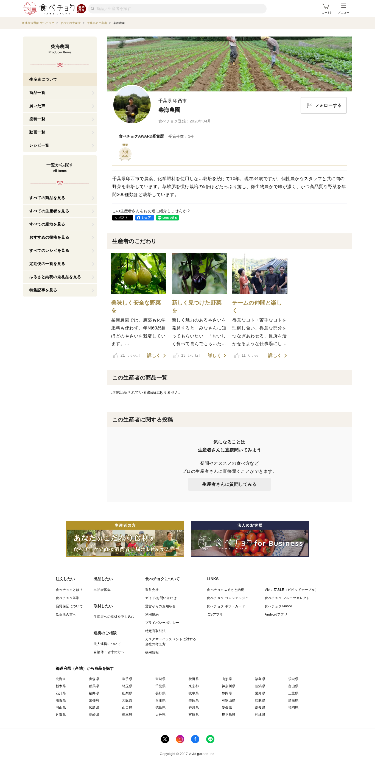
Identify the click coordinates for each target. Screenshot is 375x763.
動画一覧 (37, 132)
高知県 (260, 707)
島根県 (293, 700)
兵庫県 (160, 700)
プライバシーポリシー (162, 623)
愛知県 (260, 693)
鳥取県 (260, 700)
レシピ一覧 (39, 145)
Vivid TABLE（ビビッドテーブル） (291, 590)
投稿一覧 (37, 119)
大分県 (160, 715)
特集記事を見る (43, 290)
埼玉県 (127, 686)
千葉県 (160, 686)
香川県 (194, 707)
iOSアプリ (215, 614)
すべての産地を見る (47, 224)
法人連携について (107, 644)
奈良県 (194, 700)
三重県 (293, 693)
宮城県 (160, 679)
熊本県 (127, 715)
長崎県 (94, 715)
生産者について (43, 79)
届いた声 (37, 106)
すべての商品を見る (47, 197)
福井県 (94, 693)
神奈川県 (229, 686)
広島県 (94, 707)
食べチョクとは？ (69, 590)
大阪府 (127, 700)
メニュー (343, 12)
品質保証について (69, 606)
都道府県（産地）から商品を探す (85, 668)
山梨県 (127, 693)
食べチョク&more (278, 606)
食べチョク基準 (68, 598)
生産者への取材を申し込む (114, 617)
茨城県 (293, 679)
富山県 (293, 686)
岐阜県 (194, 693)
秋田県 (194, 679)
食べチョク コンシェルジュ (227, 598)
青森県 (94, 679)
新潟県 (260, 686)
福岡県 (293, 707)
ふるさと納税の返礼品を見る (55, 277)
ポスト (123, 217)
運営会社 (152, 590)
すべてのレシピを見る (49, 250)
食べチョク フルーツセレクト (287, 598)
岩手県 (127, 679)
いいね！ (131, 355)
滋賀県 (61, 700)
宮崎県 (194, 715)
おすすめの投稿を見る (49, 237)
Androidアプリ (276, 614)
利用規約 (152, 614)
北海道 (61, 679)
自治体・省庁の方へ (109, 652)
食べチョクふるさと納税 (225, 590)
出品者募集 (102, 590)
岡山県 (61, 707)
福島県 (260, 679)
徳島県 (160, 707)
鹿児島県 (229, 715)
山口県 (127, 707)
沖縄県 (260, 715)
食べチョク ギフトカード (226, 606)
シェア (146, 217)
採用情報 (152, 652)
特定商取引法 (155, 631)
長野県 (160, 693)
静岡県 (227, 693)
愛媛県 (227, 707)
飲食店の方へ (66, 614)
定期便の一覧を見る (47, 263)
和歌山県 (229, 700)
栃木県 (61, 686)
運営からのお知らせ (160, 606)
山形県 (227, 679)
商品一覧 (37, 92)
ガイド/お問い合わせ (161, 598)
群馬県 (94, 686)
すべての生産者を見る (49, 211)
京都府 (94, 700)
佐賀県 (61, 715)
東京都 (194, 686)
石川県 (61, 693)
